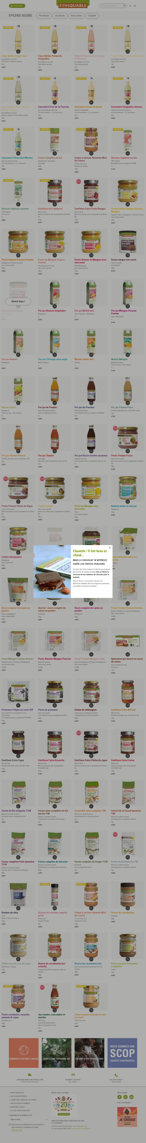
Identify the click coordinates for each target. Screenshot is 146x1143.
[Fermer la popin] (110, 547)
